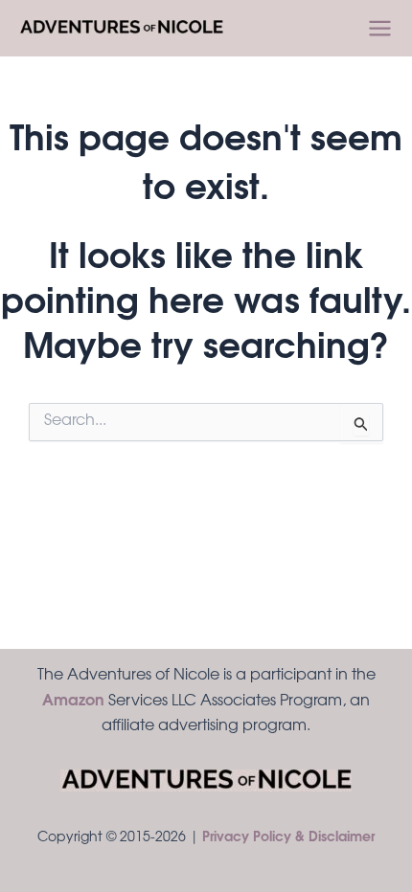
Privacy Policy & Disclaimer (288, 838)
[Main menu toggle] (380, 28)
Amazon (73, 701)
